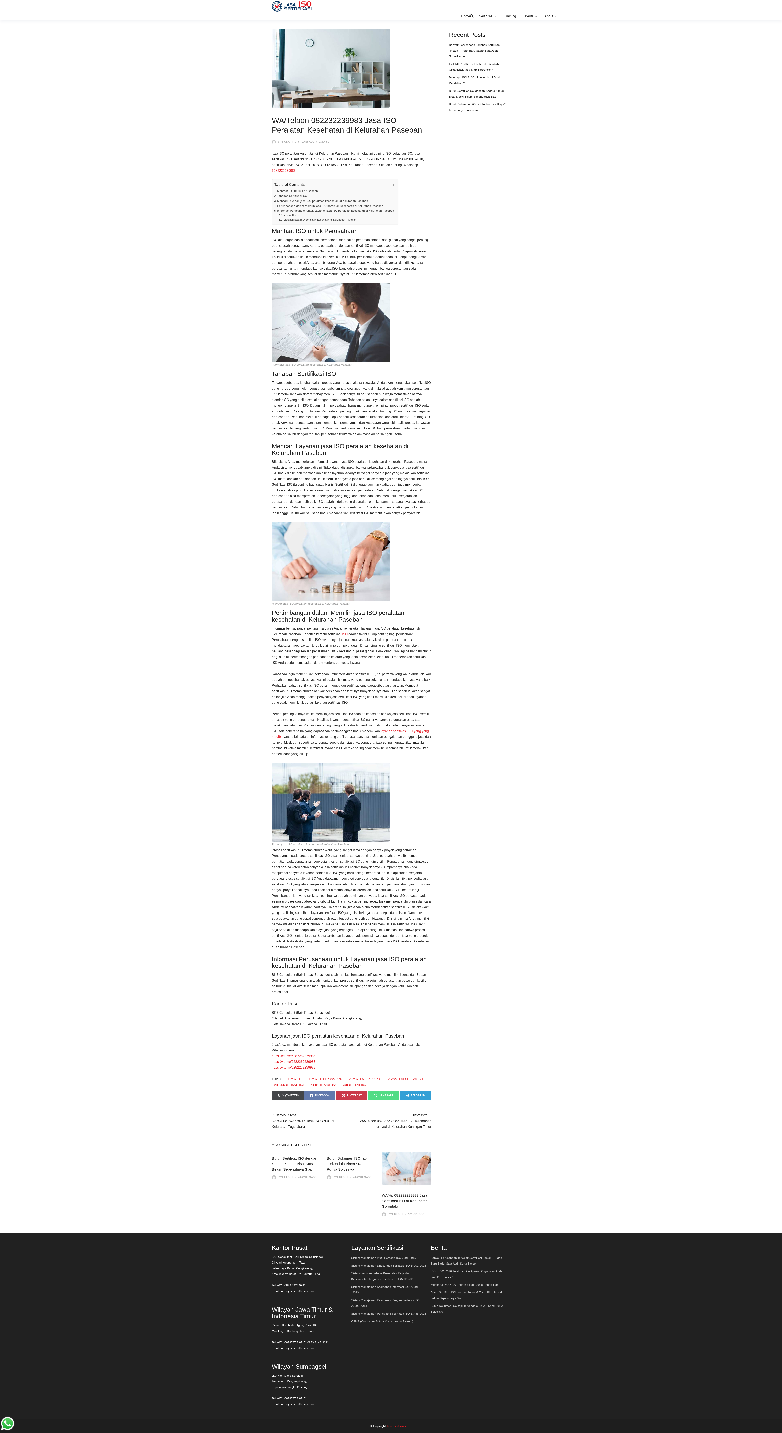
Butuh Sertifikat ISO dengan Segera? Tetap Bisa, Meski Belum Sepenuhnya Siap (294, 1163)
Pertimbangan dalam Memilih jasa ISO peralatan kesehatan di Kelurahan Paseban (330, 205)
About (549, 16)
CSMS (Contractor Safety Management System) (382, 1321)
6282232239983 (284, 170)
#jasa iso (294, 1079)
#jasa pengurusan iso (405, 1079)
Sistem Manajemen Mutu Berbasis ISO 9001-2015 (383, 1257)
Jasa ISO (324, 141)
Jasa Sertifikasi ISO (399, 1426)
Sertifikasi (486, 16)
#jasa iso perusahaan (325, 1079)
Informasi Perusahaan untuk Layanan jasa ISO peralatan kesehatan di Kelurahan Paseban (335, 210)
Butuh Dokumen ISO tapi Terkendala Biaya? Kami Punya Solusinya (347, 1163)
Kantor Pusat (291, 215)
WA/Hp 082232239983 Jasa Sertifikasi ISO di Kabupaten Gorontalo (405, 1200)
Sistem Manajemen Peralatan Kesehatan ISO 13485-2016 (388, 1313)
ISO (345, 634)
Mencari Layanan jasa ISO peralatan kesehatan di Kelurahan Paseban (322, 201)
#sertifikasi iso (323, 1084)
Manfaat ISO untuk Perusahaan (297, 191)
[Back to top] (778, 1429)
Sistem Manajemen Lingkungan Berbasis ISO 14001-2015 (388, 1265)
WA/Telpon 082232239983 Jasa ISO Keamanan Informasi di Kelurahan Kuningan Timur (395, 1124)
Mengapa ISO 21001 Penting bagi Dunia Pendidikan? (465, 1284)
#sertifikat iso (354, 1084)
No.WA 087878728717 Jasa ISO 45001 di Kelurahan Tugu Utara (303, 1124)
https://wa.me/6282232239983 (293, 1056)
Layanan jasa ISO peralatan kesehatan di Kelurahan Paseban (320, 219)
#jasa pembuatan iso (365, 1079)
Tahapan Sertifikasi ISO (292, 195)
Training (510, 16)
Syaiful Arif (285, 141)
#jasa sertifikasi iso (288, 1084)
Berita (529, 16)
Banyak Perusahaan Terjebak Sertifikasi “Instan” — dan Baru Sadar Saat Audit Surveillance (474, 50)
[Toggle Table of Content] (389, 185)
